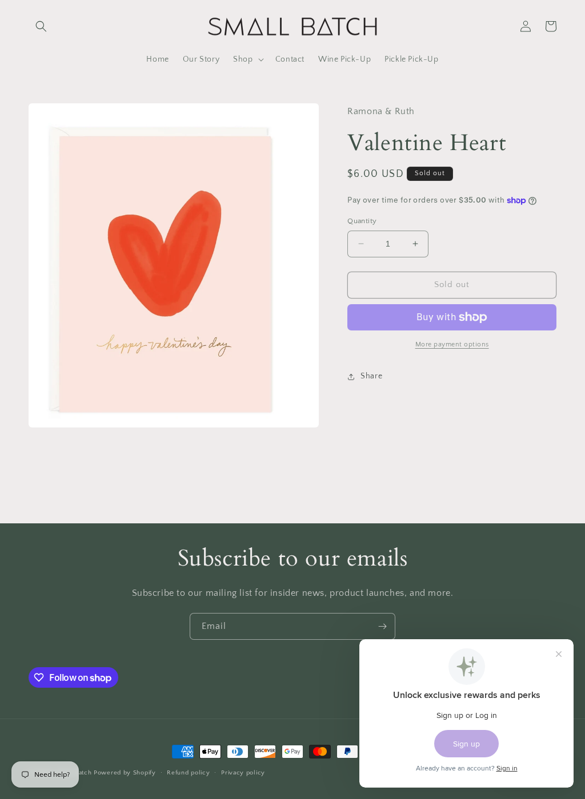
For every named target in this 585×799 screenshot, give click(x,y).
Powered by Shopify (125, 772)
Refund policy (188, 772)
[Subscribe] (382, 626)
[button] (41, 26)
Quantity (361, 221)
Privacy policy (243, 772)
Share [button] (371, 376)
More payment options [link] (452, 344)
